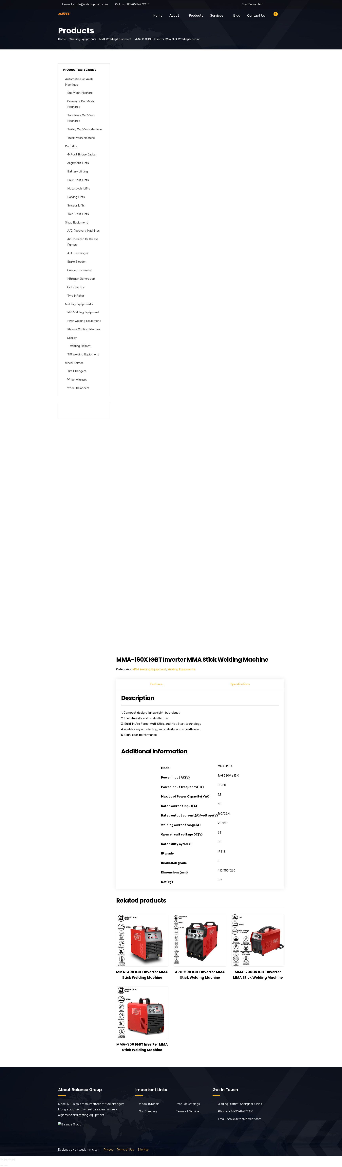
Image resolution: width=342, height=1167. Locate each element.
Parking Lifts (76, 197)
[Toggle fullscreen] (9, 1159)
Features (156, 684)
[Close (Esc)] (1, 1159)
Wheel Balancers (78, 388)
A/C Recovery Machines (83, 230)
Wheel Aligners (77, 379)
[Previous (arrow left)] (1, 1165)
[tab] (156, 684)
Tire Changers (76, 371)
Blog (236, 15)
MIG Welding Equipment (83, 312)
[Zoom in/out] (13, 1159)
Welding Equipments (82, 39)
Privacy (108, 1149)
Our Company (148, 1111)
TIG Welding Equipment (83, 354)
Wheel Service (74, 363)
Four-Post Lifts (78, 180)
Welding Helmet (80, 346)
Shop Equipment (76, 222)
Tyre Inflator (75, 295)
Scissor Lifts (76, 205)
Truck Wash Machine (81, 138)
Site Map (143, 1149)
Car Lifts (71, 146)
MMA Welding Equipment (115, 39)
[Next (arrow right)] (5, 1165)
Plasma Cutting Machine (84, 329)
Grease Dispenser (79, 270)
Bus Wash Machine (80, 93)
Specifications (240, 684)
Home (157, 15)
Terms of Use (125, 1149)
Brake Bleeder (76, 261)
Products (196, 15)
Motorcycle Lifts (78, 188)
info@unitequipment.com (92, 4)
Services (216, 15)
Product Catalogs (188, 1104)
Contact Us (256, 15)
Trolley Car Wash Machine (84, 129)
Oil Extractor (75, 287)
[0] (272, 16)
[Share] (5, 1159)
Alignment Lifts (78, 163)
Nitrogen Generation (81, 278)
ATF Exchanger (77, 253)
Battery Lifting (77, 171)
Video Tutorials (149, 1104)
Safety (72, 338)
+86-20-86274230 (137, 4)
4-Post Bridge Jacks (81, 154)
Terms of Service (187, 1111)
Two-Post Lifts (78, 214)
